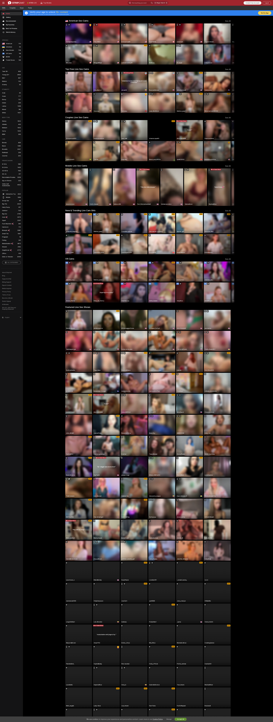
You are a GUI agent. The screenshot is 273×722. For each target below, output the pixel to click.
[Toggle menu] (3, 3)
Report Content (7, 285)
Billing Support (6, 282)
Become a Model (7, 298)
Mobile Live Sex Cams (76, 165)
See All (228, 21)
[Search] (151, 2)
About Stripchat (7, 272)
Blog (3, 275)
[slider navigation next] (229, 44)
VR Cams (69, 259)
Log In (267, 3)
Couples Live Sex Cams (76, 117)
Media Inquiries (7, 288)
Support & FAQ (6, 279)
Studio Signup (6, 301)
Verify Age (265, 13)
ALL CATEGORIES (12, 262)
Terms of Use (6, 295)
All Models (5, 304)
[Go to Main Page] (16, 3)
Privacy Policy (6, 291)
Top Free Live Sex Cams (77, 69)
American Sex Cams (78, 20)
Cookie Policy (158, 719)
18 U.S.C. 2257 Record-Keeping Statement (9, 308)
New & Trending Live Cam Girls (80, 210)
